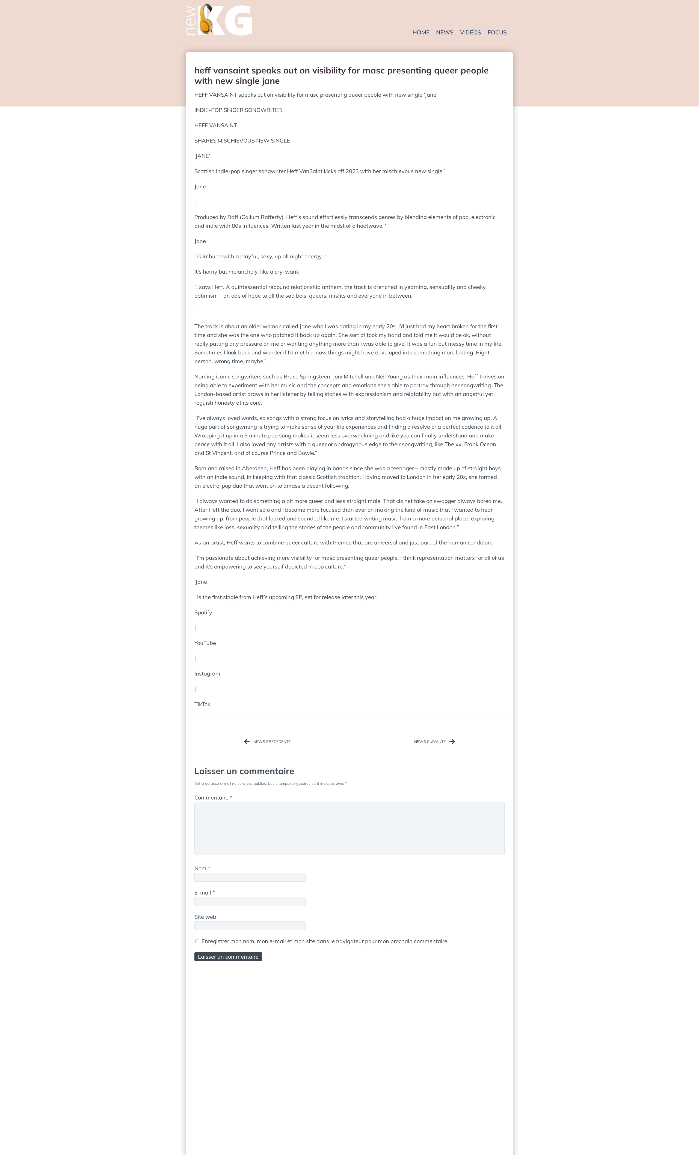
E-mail (204, 892)
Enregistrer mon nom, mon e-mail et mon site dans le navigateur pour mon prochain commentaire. (325, 941)
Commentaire (213, 797)
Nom (202, 868)
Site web (205, 916)
